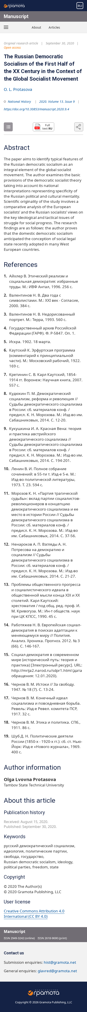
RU (80, 5)
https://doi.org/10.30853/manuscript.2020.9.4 (36, 109)
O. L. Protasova (18, 89)
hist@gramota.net (60, 962)
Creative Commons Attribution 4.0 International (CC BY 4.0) (34, 913)
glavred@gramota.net (57, 970)
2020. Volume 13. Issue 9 (57, 101)
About (36, 27)
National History (19, 101)
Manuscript (16, 16)
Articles (54, 27)
